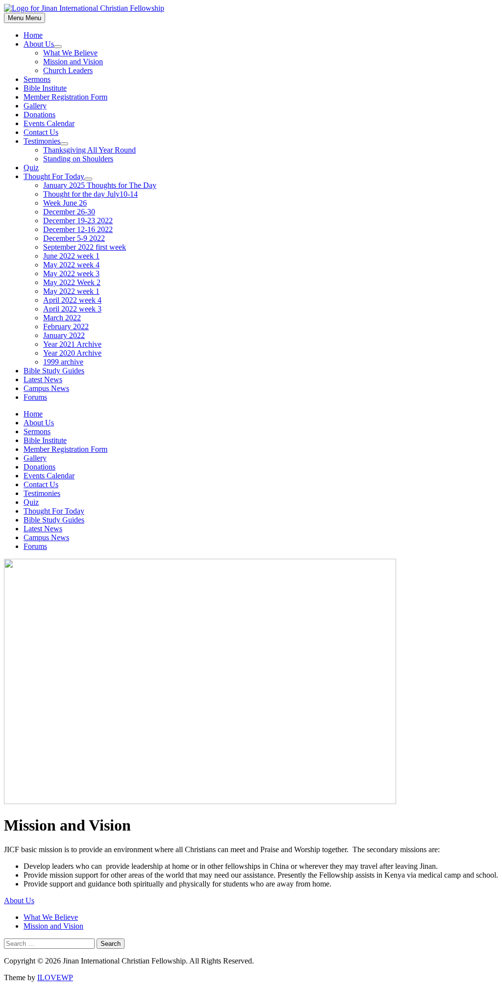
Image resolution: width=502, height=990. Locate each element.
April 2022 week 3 (72, 309)
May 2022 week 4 (71, 265)
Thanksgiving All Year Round (89, 150)
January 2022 (64, 335)
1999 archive (63, 362)
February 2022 (66, 326)
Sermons (37, 79)
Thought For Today (54, 176)
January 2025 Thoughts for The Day (99, 185)
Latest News (43, 379)
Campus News (46, 388)
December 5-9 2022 (74, 238)
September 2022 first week (84, 247)
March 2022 (62, 317)
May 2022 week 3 (71, 273)
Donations (39, 114)
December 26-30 (69, 212)
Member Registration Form (65, 97)
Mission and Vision (73, 61)
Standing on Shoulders (78, 159)
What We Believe (70, 53)
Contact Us (41, 132)
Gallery (35, 106)
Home (33, 35)
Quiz (31, 167)
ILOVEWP (55, 977)
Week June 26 (65, 203)
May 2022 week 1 (71, 291)
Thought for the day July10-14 (90, 194)
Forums (35, 397)
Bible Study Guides (54, 370)
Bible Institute (45, 88)
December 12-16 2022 (78, 229)
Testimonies (42, 141)
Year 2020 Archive (72, 353)
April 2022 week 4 (72, 300)
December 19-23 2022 (78, 220)
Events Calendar (49, 123)
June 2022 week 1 (71, 256)
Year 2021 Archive (72, 344)
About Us (39, 44)
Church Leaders (68, 70)
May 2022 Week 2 (71, 282)
